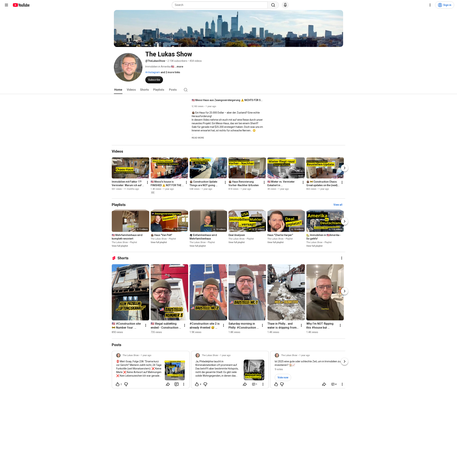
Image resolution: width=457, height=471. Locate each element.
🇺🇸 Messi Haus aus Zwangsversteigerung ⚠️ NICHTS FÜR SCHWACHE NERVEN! (227, 100)
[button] (198, 137)
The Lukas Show (120, 242)
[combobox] (221, 5)
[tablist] (228, 89)
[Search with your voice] (285, 5)
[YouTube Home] (21, 5)
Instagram (154, 72)
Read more (198, 138)
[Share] (168, 384)
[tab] (118, 89)
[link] (150, 370)
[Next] (344, 168)
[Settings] (430, 5)
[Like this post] (276, 384)
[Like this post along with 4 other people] (197, 384)
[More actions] (147, 182)
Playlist (133, 242)
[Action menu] (183, 384)
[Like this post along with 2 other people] (117, 384)
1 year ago (146, 355)
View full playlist (120, 246)
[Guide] (6, 5)
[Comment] (176, 384)
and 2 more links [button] (170, 72)
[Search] (273, 5)
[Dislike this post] (126, 384)
